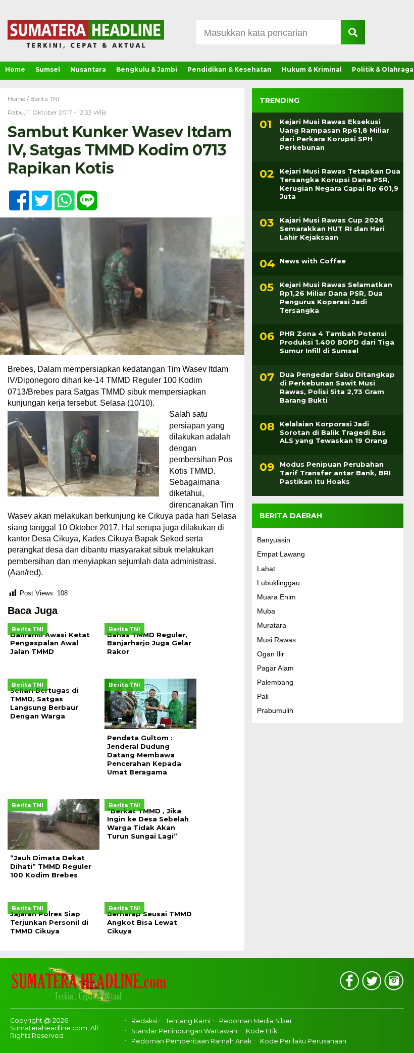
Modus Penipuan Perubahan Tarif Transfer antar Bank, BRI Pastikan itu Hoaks (335, 472)
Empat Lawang (281, 554)
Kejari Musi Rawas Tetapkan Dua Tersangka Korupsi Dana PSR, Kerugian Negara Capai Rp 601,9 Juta (340, 184)
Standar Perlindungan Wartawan (184, 1031)
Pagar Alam (275, 668)
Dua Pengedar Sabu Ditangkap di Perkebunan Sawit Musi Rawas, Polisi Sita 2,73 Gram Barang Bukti (337, 387)
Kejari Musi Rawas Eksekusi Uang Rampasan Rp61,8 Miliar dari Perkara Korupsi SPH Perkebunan (334, 134)
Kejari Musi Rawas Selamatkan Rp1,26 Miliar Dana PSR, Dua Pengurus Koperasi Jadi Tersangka (336, 297)
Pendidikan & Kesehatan (229, 69)
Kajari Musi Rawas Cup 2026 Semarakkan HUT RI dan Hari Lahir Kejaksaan (332, 228)
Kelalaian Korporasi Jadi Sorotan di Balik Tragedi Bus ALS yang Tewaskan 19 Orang (333, 432)
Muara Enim (276, 597)
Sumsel (47, 69)
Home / (19, 98)
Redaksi (144, 1021)
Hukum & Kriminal (312, 69)
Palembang (275, 682)
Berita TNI (44, 98)
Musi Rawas (276, 640)
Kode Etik (261, 1031)
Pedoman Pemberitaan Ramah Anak (191, 1041)
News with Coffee (313, 261)
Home (15, 69)
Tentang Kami (188, 1021)
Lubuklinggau (278, 583)
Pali (263, 696)
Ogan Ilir (270, 654)
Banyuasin (273, 540)
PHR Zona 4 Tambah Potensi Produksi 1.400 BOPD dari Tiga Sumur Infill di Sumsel (337, 342)
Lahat (266, 569)
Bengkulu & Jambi (146, 69)
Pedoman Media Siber (255, 1021)
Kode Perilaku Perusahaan (303, 1041)
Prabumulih (275, 710)
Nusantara (88, 69)
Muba (266, 611)
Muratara (271, 625)
